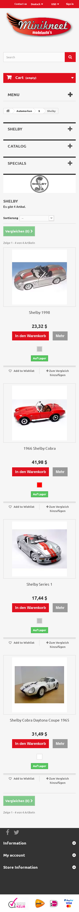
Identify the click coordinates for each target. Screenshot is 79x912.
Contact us (20, 3)
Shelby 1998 (39, 312)
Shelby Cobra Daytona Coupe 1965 (39, 720)
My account (14, 854)
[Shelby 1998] (39, 277)
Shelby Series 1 (39, 584)
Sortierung (10, 218)
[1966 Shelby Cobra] (39, 413)
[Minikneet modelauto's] (39, 26)
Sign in (70, 3)
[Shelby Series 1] (39, 548)
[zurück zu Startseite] (8, 111)
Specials (17, 163)
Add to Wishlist (23, 371)
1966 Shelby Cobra (39, 448)
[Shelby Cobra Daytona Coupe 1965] (39, 684)
